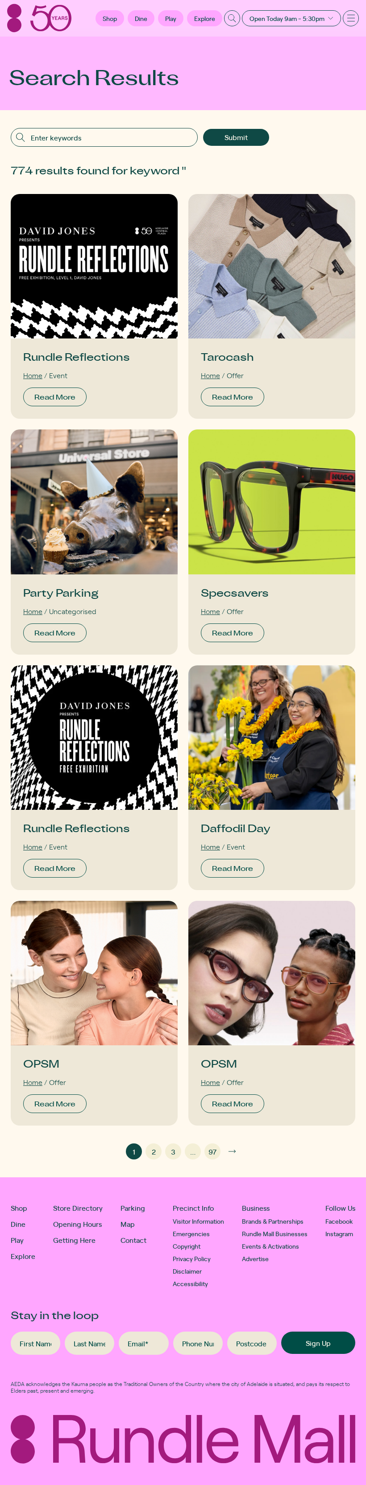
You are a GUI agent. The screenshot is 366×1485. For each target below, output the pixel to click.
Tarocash (227, 356)
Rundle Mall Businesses (275, 1233)
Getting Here (74, 1240)
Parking (133, 1208)
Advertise (255, 1258)
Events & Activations (270, 1246)
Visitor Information (198, 1221)
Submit (236, 137)
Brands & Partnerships (273, 1221)
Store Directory (78, 1208)
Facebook (339, 1221)
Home (32, 375)
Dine (141, 18)
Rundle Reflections (76, 356)
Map (128, 1224)
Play (170, 18)
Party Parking (61, 592)
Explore (204, 18)
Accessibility (190, 1283)
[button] (110, 18)
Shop (19, 1208)
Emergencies (191, 1233)
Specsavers (235, 592)
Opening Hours (77, 1224)
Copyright (186, 1246)
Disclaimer (187, 1270)
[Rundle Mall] (39, 18)
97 (212, 1151)
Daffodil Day (235, 828)
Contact (133, 1240)
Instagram (339, 1233)
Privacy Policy (192, 1258)
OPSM (41, 1063)
